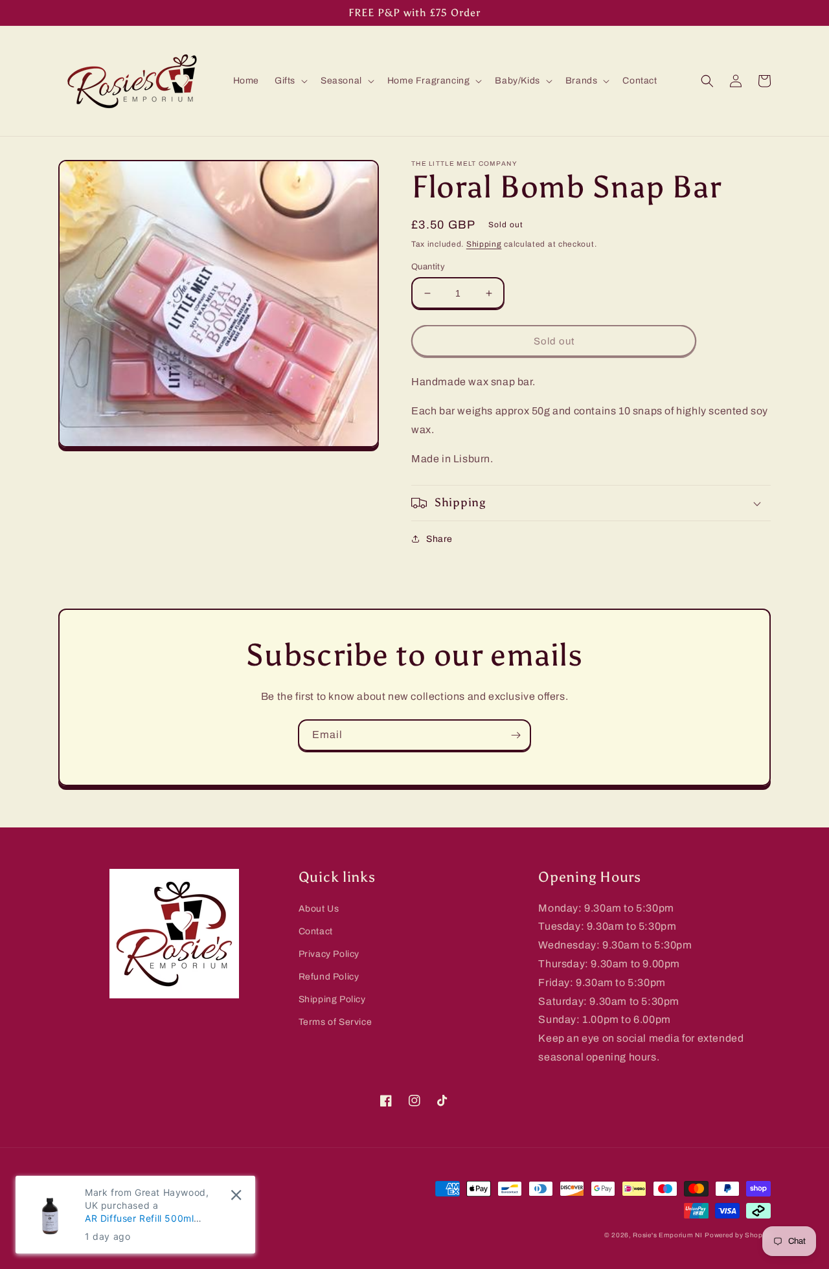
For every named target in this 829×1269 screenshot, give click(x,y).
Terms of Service (335, 1022)
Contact (316, 931)
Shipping (484, 244)
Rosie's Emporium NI (667, 1235)
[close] (236, 1195)
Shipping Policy (332, 999)
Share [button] (439, 539)
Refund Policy (329, 977)
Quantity (428, 266)
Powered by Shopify (738, 1235)
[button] (290, 81)
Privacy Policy (329, 954)
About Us (319, 909)
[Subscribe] (515, 735)
